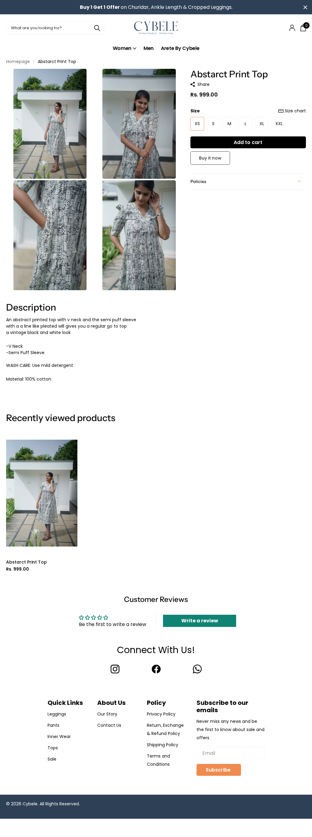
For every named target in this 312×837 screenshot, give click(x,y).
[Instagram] (115, 669)
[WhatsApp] (197, 669)
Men (149, 48)
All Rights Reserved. (60, 804)
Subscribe (219, 769)
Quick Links (65, 702)
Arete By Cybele (180, 48)
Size (248, 111)
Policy (156, 702)
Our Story (107, 714)
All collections (124, 48)
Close (305, 7)
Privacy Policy (161, 714)
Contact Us (109, 725)
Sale (52, 759)
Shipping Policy (162, 745)
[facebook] (156, 669)
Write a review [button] (199, 620)
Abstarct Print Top (26, 562)
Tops (53, 748)
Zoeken (97, 28)
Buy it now (210, 158)
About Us (111, 702)
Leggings (57, 714)
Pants (53, 725)
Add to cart (248, 142)
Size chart (295, 111)
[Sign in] (292, 28)
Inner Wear (59, 736)
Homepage (18, 61)
